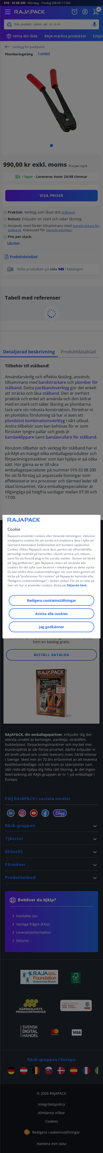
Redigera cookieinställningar (51, 600)
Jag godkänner (51, 626)
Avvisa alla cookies (51, 613)
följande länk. (77, 585)
